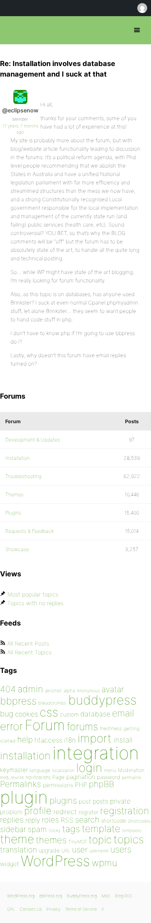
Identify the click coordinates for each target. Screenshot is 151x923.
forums (82, 726)
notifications (38, 777)
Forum (45, 725)
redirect (65, 811)
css (49, 712)
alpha (69, 690)
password (108, 777)
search (87, 820)
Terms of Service (81, 909)
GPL (11, 909)
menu (110, 770)
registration (124, 811)
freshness (111, 728)
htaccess (48, 740)
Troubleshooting (23, 476)
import (95, 738)
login (89, 767)
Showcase (17, 549)
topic (100, 839)
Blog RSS (123, 895)
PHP (81, 784)
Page (58, 777)
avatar (112, 689)
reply (32, 820)
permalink (131, 777)
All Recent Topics (29, 652)
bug (6, 713)
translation (18, 849)
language (39, 770)
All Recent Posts (28, 643)
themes (51, 839)
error (11, 726)
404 (8, 689)
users (120, 849)
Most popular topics (32, 594)
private (120, 801)
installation (25, 755)
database (95, 714)
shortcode (113, 820)
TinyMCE (77, 841)
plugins (63, 800)
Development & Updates (32, 440)
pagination (80, 776)
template (101, 828)
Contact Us (31, 909)
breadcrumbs (52, 703)
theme (17, 839)
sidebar (13, 829)
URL (65, 850)
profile (38, 811)
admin (30, 688)
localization (63, 770)
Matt (105, 895)
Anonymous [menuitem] (142, 8)
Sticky (54, 830)
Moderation (131, 770)
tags (71, 828)
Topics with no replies (35, 603)
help (25, 740)
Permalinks (20, 784)
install (122, 739)
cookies (26, 714)
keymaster (14, 769)
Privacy (53, 909)
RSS (67, 820)
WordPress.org (21, 895)
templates (132, 830)
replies (12, 819)
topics (128, 839)
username (99, 850)
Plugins (13, 513)
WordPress (55, 861)
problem (11, 812)
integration (95, 753)
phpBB (101, 784)
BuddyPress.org (82, 895)
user (79, 849)
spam (37, 829)
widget (9, 864)
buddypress (102, 700)
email (123, 713)
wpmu (104, 862)
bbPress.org (11, 30)
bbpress (18, 701)
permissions (58, 784)
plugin (24, 797)
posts (100, 801)
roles (50, 819)
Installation (17, 458)
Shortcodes (139, 821)
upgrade (49, 850)
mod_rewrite (12, 777)
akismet (53, 690)
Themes (14, 494)
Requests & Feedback (29, 531)
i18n (70, 740)
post (85, 801)
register (88, 812)
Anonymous (88, 690)
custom (69, 714)
